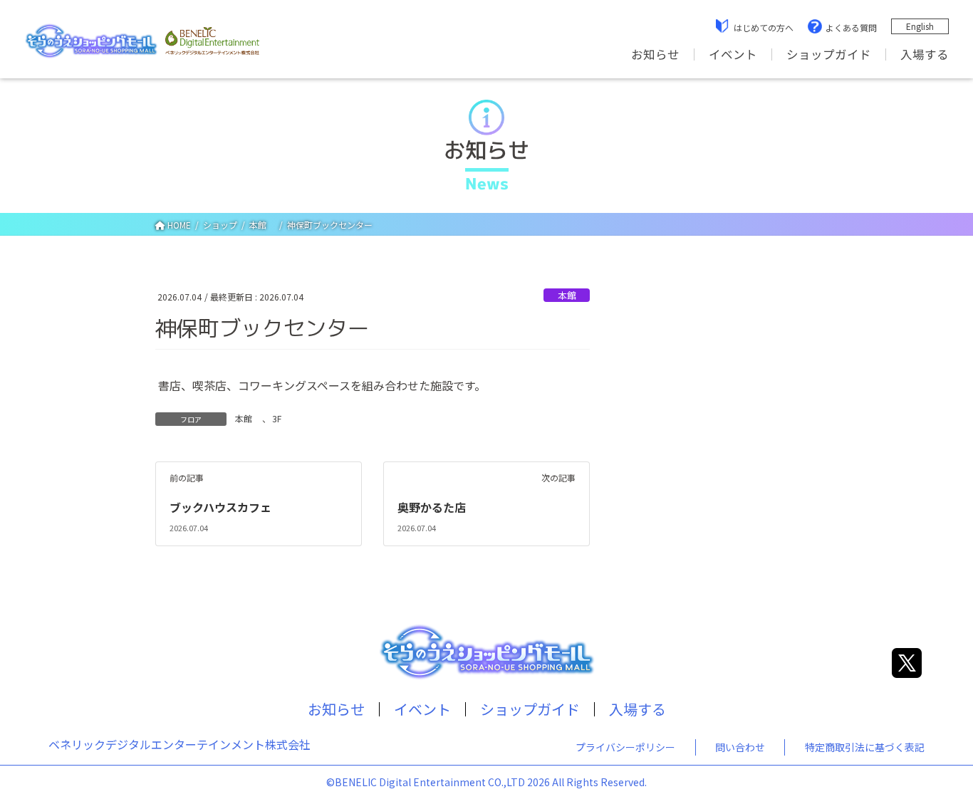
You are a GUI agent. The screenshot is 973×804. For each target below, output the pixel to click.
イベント (733, 54)
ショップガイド (828, 54)
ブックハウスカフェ (220, 507)
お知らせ (655, 54)
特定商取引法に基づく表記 (865, 747)
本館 (572, 295)
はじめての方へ (764, 27)
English (920, 26)
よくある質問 (851, 27)
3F (276, 418)
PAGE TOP (938, 766)
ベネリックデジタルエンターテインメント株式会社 (179, 744)
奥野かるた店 (431, 507)
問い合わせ (740, 747)
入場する (924, 54)
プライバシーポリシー (625, 747)
